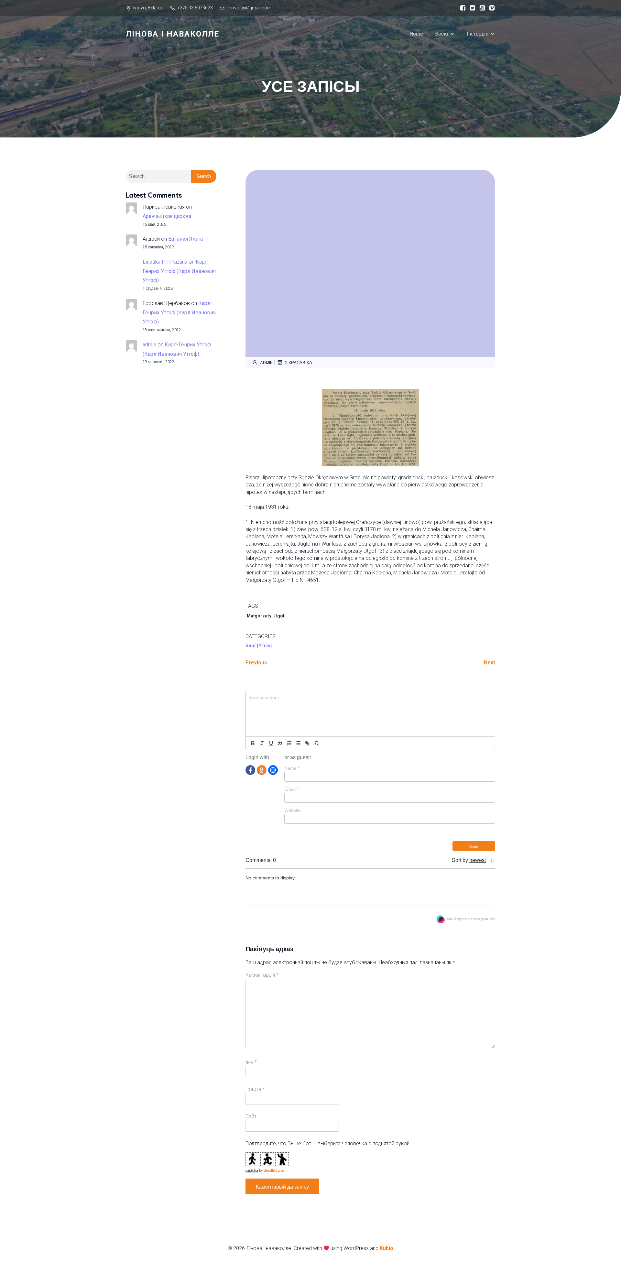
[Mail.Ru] (273, 769)
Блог (250, 645)
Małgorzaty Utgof (266, 615)
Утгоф (266, 645)
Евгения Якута (185, 239)
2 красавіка (298, 362)
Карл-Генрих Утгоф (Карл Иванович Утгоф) (179, 271)
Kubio (386, 1248)
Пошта (255, 1089)
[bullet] (298, 743)
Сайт (250, 1116)
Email (291, 789)
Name (292, 768)
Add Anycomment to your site (471, 919)
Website (292, 810)
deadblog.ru (274, 1171)
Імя (251, 1062)
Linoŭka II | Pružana (165, 262)
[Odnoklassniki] (262, 769)
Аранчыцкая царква (167, 216)
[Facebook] (250, 769)
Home (416, 34)
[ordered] (289, 743)
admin (149, 345)
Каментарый (261, 975)
